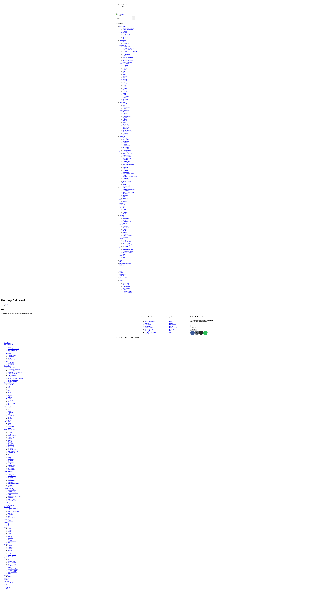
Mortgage (125, 37)
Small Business (127, 221)
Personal (125, 73)
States (124, 289)
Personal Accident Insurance (128, 58)
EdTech (125, 121)
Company (125, 80)
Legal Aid (125, 178)
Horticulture (126, 162)
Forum (121, 272)
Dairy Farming (127, 158)
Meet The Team (149, 329)
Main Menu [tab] (7, 343)
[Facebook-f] (192, 333)
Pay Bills (121, 238)
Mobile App (126, 127)
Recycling (125, 195)
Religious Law (127, 181)
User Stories (172, 329)
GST (124, 70)
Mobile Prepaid (127, 243)
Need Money (123, 32)
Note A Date (122, 248)
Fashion (121, 265)
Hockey (125, 232)
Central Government (128, 28)
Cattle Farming (127, 156)
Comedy (125, 211)
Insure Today (123, 45)
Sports (121, 224)
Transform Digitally (124, 110)
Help (123, 6)
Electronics (122, 262)
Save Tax (122, 183)
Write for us (148, 334)
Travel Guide (126, 149)
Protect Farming (123, 152)
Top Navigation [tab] (8, 344)
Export (125, 68)
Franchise (125, 217)
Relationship (126, 107)
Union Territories (127, 292)
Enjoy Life (122, 136)
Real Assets (122, 40)
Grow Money (123, 79)
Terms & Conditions (150, 332)
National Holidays (128, 251)
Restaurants (126, 147)
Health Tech (126, 125)
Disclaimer (148, 326)
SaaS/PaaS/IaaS (127, 130)
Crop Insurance (127, 54)
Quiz (120, 278)
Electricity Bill (127, 241)
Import (124, 74)
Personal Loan (127, 39)
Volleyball (125, 237)
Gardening (126, 141)
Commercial (126, 43)
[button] (118, 15)
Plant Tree (125, 193)
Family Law (126, 175)
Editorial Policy (149, 327)
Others (124, 108)
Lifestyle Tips (126, 145)
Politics (125, 31)
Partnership (122, 274)
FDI (124, 71)
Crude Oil (125, 93)
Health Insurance (127, 53)
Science (121, 255)
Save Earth (122, 187)
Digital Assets (126, 118)
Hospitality (126, 142)
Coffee (125, 88)
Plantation (125, 167)
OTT (124, 206)
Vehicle (121, 260)
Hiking (125, 144)
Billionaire (122, 200)
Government (122, 26)
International (126, 186)
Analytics (125, 113)
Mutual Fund (126, 84)
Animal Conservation (128, 189)
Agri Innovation (127, 153)
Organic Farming (127, 161)
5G (124, 135)
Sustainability (126, 198)
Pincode (121, 275)
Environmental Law (128, 173)
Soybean (125, 99)
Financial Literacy (124, 63)
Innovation (126, 218)
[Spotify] (205, 333)
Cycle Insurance (127, 49)
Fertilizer (125, 159)
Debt (124, 66)
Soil (124, 197)
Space (124, 257)
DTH (124, 240)
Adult (124, 209)
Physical (125, 105)
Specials (125, 254)
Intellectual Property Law (130, 176)
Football (125, 231)
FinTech (125, 122)
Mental (125, 104)
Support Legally (123, 169)
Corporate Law (127, 170)
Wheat (124, 101)
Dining (125, 138)
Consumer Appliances (125, 263)
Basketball (126, 228)
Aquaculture (126, 155)
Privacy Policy (149, 331)
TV (124, 204)
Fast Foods (126, 139)
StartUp (125, 223)
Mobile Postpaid (127, 245)
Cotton (125, 91)
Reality (125, 214)
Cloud (124, 114)
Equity (124, 82)
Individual (125, 201)
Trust (124, 85)
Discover (121, 259)
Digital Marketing (128, 116)
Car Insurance (126, 46)
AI (123, 111)
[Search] (133, 18)
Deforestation (126, 190)
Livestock (125, 166)
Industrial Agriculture (128, 164)
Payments (125, 128)
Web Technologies (128, 132)
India (124, 184)
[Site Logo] (120, 14)
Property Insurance (128, 60)
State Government (128, 29)
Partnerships (172, 324)
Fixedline (125, 246)
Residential (126, 42)
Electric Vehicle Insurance (130, 51)
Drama (125, 212)
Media (121, 203)
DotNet (125, 119)
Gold (124, 94)
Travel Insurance (127, 62)
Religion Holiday (127, 252)
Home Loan (126, 35)
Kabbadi (125, 234)
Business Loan (127, 34)
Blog (120, 271)
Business (121, 215)
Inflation (125, 76)
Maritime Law (127, 180)
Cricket (125, 229)
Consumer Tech (127, 133)
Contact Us (123, 4)
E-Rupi (125, 77)
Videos (121, 280)
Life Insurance (127, 56)
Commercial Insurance (129, 48)
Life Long (122, 102)
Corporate (125, 65)
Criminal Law (126, 172)
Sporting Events (127, 235)
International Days (128, 249)
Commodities (123, 87)
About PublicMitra (150, 321)
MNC (124, 220)
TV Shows (122, 207)
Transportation (127, 150)
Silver (124, 97)
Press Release (123, 277)
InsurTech (125, 124)
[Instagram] (201, 333)
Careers (147, 323)
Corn (124, 90)
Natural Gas (126, 96)
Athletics (125, 226)
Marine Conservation (128, 192)
